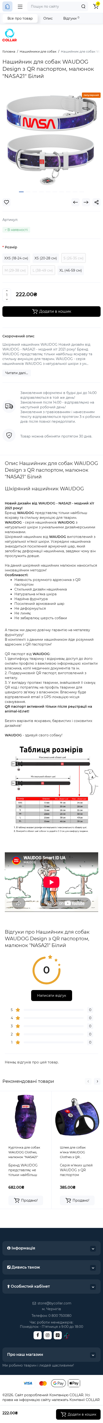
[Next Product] (86, 202)
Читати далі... (16, 373)
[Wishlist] (6, 202)
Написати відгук (51, 995)
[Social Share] (96, 202)
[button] (88, 1081)
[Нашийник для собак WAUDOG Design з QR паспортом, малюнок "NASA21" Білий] (51, 138)
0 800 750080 (59, 1316)
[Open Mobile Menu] (20, 6)
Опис (48, 18)
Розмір (11, 247)
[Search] (83, 6)
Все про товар (20, 18)
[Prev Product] (75, 202)
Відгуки (71, 18)
